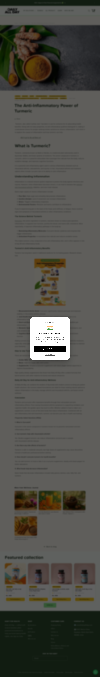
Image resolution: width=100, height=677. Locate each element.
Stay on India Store (50, 355)
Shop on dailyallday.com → (50, 349)
